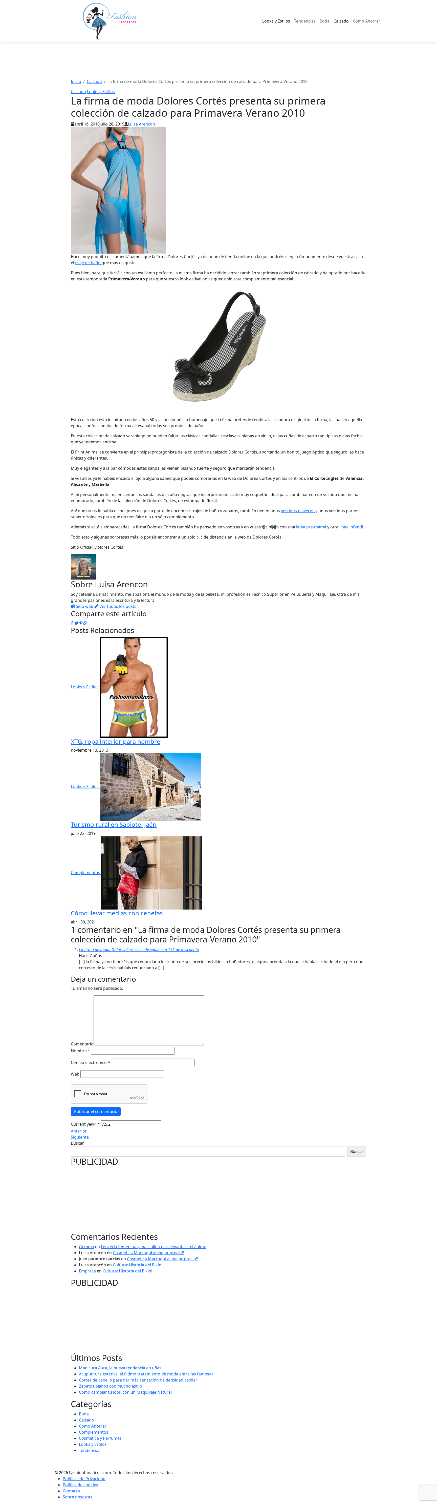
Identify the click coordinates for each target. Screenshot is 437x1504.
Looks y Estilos (276, 21)
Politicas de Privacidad (84, 1478)
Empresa (87, 1271)
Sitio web (84, 606)
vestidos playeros (298, 510)
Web (75, 1074)
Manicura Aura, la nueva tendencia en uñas (120, 1368)
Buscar (77, 1143)
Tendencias (305, 21)
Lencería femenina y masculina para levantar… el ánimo (153, 1246)
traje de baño (88, 262)
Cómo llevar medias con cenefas (117, 913)
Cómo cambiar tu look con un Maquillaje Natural (125, 1392)
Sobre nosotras (77, 1497)
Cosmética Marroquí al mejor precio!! (148, 1252)
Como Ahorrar (366, 21)
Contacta (71, 1491)
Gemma (86, 1246)
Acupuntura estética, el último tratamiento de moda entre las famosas (146, 1374)
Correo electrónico (90, 1062)
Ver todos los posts (117, 606)
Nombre (80, 1051)
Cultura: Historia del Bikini (137, 1265)
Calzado (341, 21)
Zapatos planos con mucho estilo (110, 1386)
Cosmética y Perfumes (100, 1438)
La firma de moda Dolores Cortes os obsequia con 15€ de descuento (139, 949)
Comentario (82, 1044)
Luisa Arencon (141, 124)
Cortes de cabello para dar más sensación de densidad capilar (138, 1380)
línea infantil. (351, 527)
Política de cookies (80, 1485)
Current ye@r (85, 1124)
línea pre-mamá (311, 527)
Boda (325, 21)
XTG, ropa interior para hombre (115, 741)
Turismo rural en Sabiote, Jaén (114, 824)
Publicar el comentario (95, 1111)
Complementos (86, 872)
